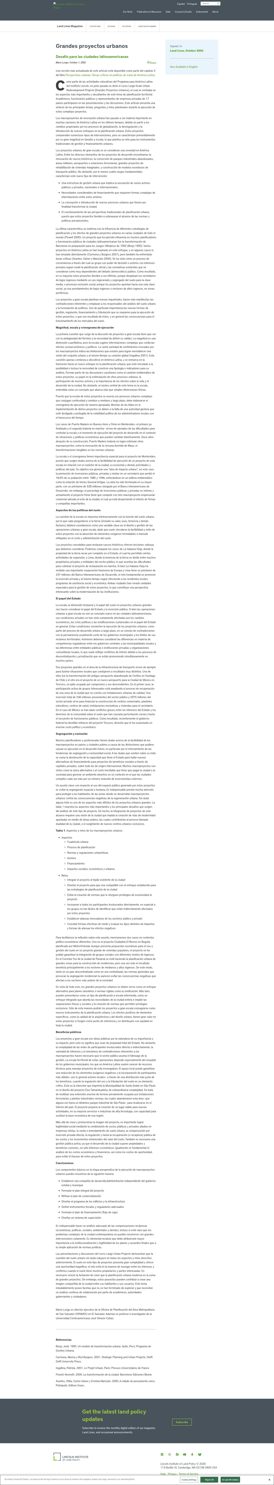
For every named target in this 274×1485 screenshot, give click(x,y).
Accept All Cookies (230, 1479)
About (215, 11)
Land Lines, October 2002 (186, 50)
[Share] (151, 62)
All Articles (126, 26)
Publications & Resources (149, 11)
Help (163, 1474)
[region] (137, 1480)
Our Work (127, 11)
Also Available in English (184, 66)
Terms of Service (188, 1474)
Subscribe (182, 1422)
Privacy (172, 1474)
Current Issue (95, 26)
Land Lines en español (147, 26)
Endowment (202, 11)
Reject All (209, 1479)
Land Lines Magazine (70, 26)
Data (168, 11)
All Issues (111, 26)
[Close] (269, 1480)
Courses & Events (183, 11)
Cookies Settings (189, 1479)
